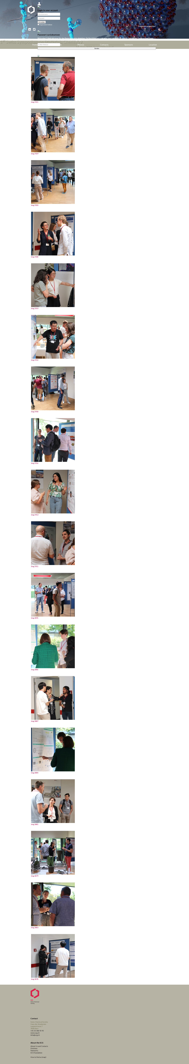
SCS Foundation (36, 1053)
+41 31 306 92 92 (37, 1031)
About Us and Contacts (39, 1046)
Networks (34, 1050)
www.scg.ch (35, 1033)
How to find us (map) (38, 1057)
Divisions (34, 1048)
